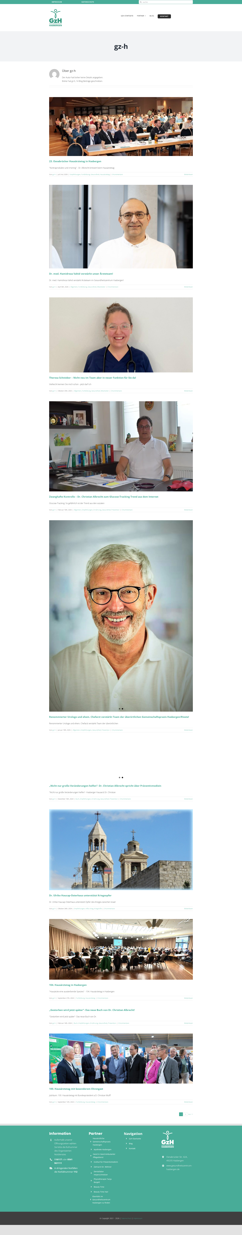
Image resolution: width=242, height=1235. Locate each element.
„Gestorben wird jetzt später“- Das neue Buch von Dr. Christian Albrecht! (92, 1010)
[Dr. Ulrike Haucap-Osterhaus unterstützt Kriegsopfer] (121, 849)
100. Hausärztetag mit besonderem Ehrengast (76, 1088)
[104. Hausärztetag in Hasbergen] (121, 949)
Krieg (91, 908)
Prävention (115, 510)
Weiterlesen (188, 174)
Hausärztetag (105, 174)
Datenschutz (126, 1218)
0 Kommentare (117, 174)
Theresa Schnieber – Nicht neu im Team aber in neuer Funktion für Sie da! (92, 377)
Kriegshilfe (98, 908)
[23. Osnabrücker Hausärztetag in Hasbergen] (121, 126)
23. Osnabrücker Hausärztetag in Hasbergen (75, 161)
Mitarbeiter (101, 287)
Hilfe (87, 908)
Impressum (137, 1218)
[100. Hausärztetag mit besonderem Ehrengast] (121, 1059)
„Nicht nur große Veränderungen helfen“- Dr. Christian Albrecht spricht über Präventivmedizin (105, 785)
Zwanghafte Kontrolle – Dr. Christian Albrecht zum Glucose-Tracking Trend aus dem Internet (103, 496)
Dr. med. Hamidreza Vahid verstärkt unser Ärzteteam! (81, 273)
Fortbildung (85, 174)
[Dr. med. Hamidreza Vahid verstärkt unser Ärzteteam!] (121, 226)
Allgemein (74, 287)
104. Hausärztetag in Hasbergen (68, 985)
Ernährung (97, 510)
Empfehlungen (75, 174)
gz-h (54, 174)
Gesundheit (95, 174)
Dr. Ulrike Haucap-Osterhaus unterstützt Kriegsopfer (80, 895)
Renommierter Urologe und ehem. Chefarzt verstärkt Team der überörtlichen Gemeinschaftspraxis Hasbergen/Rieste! (119, 717)
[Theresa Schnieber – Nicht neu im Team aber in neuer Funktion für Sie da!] (121, 335)
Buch (77, 799)
